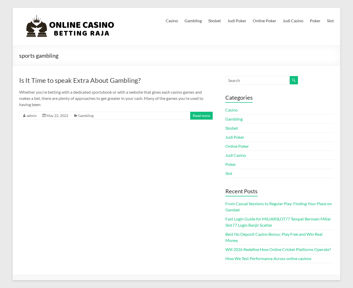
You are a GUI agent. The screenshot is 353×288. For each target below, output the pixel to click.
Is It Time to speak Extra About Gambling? (80, 80)
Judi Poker (236, 20)
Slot (330, 20)
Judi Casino (293, 20)
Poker (315, 20)
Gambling (193, 20)
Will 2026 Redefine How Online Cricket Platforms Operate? (278, 249)
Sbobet (214, 20)
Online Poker (264, 20)
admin (32, 115)
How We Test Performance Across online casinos (268, 258)
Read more (201, 115)
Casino (172, 20)
